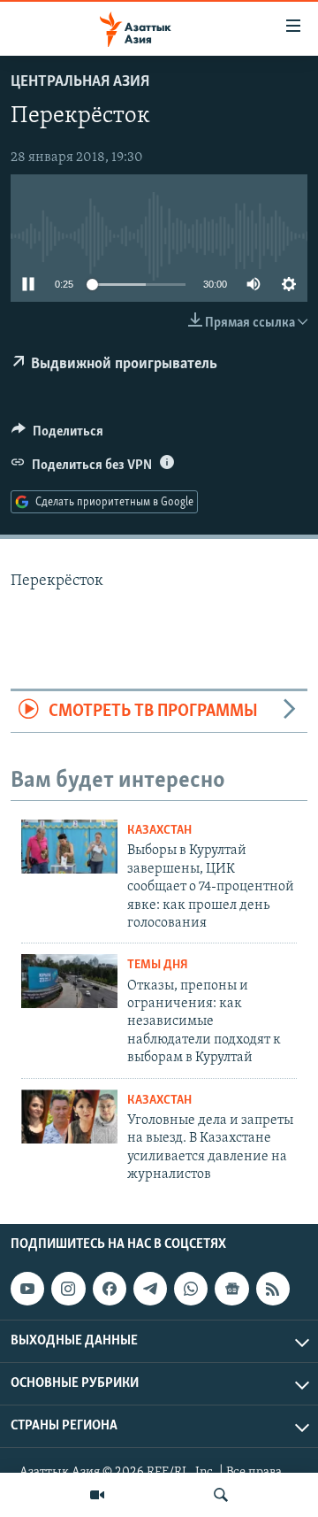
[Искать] (220, 1495)
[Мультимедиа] (97, 1495)
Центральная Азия (80, 82)
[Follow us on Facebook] (109, 1288)
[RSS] (273, 1288)
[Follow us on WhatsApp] (191, 1288)
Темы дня (157, 965)
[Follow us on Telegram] (150, 1288)
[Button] (57, 435)
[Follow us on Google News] (231, 1288)
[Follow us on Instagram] (68, 1288)
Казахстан (159, 830)
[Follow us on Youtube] (27, 1288)
